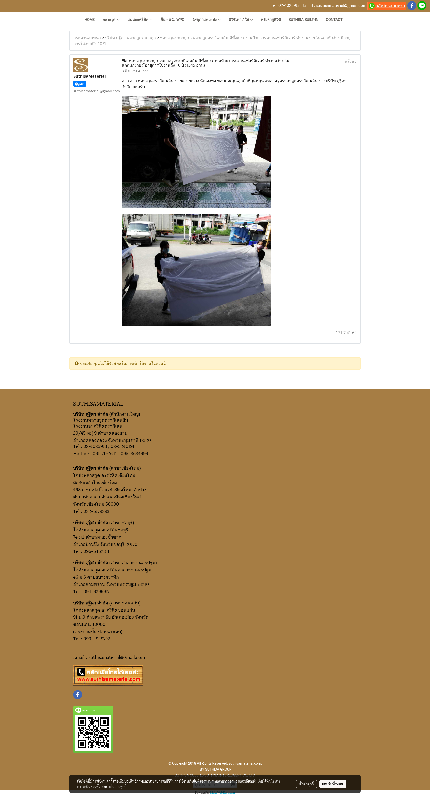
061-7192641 (105, 453)
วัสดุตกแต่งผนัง (205, 19)
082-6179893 (96, 510)
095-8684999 (134, 453)
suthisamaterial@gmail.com (341, 5)
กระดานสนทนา (87, 37)
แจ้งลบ (351, 61)
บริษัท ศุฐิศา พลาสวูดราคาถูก (130, 37)
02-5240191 (122, 445)
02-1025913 (289, 5)
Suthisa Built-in (303, 19)
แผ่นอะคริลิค (138, 19)
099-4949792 (96, 638)
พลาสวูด (109, 19)
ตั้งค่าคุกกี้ (306, 784)
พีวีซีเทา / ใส (239, 19)
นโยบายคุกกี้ (117, 786)
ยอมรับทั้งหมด (332, 784)
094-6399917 (96, 591)
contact (334, 19)
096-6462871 (96, 551)
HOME (90, 19)
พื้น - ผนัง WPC (172, 19)
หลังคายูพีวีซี (271, 19)
